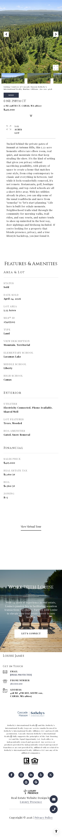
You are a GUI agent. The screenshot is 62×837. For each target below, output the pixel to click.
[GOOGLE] (36, 782)
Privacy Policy (44, 817)
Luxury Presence (31, 802)
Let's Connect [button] (31, 633)
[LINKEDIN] (31, 775)
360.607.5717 (16, 683)
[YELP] (41, 775)
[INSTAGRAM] (21, 775)
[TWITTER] (50, 775)
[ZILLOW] (26, 782)
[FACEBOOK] (11, 775)
